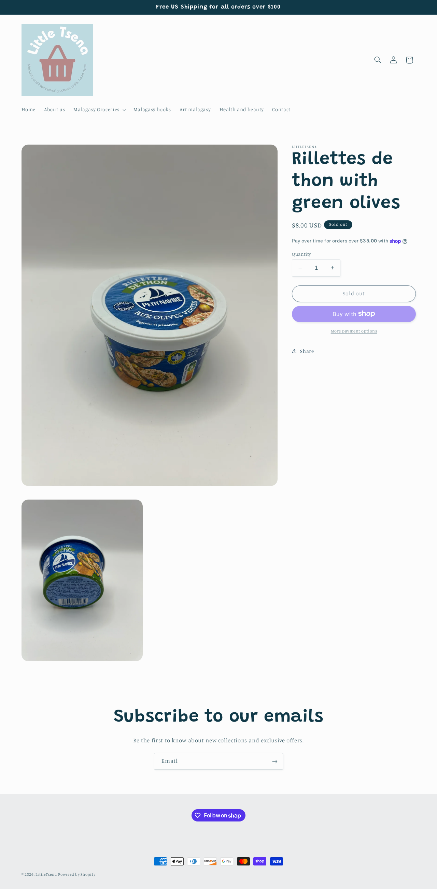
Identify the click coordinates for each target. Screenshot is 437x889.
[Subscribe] (275, 761)
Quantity (301, 254)
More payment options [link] (354, 330)
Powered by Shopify (76, 874)
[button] (99, 109)
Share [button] (307, 351)
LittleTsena (46, 874)
